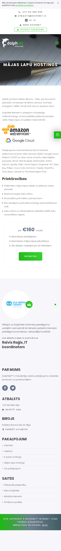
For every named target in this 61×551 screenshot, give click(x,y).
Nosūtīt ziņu (13, 409)
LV (26, 20)
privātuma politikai (24, 5)
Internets (8, 445)
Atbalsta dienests (13, 496)
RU (35, 20)
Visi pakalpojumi (12, 468)
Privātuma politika (13, 502)
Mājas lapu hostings (14, 462)
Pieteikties (30, 256)
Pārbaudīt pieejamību (15, 485)
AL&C (45, 525)
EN (30, 20)
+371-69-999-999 (32, 12)
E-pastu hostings (12, 457)
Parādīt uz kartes (17, 429)
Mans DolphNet (11, 490)
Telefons (8, 451)
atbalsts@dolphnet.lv (32, 16)
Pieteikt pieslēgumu (32, 29)
